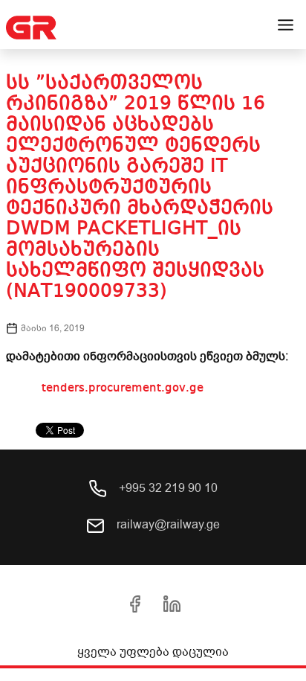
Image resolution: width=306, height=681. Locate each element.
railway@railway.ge (167, 525)
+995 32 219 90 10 (167, 488)
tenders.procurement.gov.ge (123, 388)
